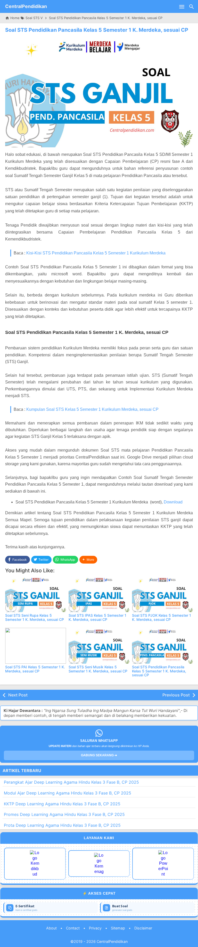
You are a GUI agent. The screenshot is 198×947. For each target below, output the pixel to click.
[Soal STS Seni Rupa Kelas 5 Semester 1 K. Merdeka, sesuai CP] (35, 594)
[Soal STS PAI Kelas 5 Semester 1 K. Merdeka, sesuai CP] (35, 646)
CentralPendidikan (26, 6)
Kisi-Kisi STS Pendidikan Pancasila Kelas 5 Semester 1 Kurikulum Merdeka (96, 253)
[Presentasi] (163, 864)
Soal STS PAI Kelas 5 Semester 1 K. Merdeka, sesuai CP (35, 669)
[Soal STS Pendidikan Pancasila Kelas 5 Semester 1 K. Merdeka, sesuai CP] (162, 646)
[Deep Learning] (35, 864)
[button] (88, 560)
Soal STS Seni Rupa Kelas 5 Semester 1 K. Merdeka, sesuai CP (34, 617)
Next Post (18, 694)
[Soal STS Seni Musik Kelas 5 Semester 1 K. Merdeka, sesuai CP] (99, 646)
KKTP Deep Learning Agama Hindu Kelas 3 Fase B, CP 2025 (62, 803)
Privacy (95, 928)
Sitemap (118, 928)
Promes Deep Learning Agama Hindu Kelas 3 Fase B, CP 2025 (64, 814)
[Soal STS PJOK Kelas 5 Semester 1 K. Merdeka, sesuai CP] (162, 594)
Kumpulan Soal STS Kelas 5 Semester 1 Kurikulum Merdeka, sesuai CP (92, 409)
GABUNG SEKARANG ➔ (99, 755)
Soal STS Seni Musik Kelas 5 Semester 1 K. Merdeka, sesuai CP (98, 669)
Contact (73, 928)
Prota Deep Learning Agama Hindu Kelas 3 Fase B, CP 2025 (62, 825)
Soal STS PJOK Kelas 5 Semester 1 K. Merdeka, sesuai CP (161, 617)
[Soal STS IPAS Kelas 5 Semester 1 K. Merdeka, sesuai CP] (99, 594)
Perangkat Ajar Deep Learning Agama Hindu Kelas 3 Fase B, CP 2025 (71, 782)
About (51, 928)
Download (173, 502)
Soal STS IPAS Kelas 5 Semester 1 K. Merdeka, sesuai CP (97, 617)
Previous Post (176, 694)
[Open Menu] (181, 6)
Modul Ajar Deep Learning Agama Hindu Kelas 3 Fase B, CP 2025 (67, 793)
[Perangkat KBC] (99, 863)
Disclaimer (143, 928)
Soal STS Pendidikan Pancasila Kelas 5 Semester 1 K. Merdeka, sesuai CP (96, 30)
